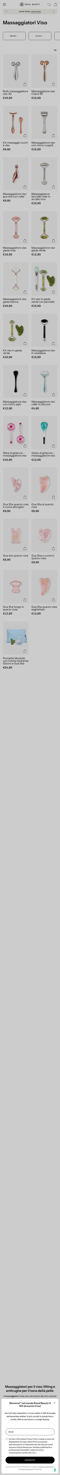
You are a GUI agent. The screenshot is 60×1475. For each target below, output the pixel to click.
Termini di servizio (26, 1469)
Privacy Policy (32, 1439)
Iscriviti (30, 1460)
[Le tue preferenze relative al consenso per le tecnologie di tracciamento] (55, 1470)
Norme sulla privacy (46, 1467)
